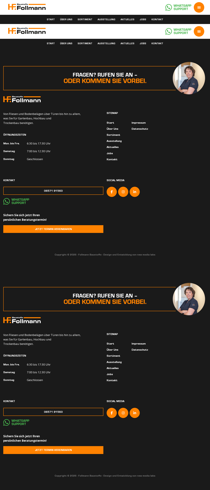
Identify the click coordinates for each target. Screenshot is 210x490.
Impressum (139, 122)
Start (51, 19)
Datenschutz (140, 128)
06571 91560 (53, 190)
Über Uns (66, 19)
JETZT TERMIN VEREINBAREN (53, 229)
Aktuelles (127, 19)
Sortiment (85, 19)
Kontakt (157, 19)
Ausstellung (106, 19)
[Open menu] (199, 7)
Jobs (143, 19)
